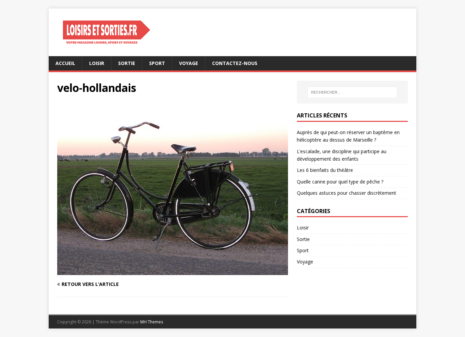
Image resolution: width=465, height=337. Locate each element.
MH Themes (151, 322)
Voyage (188, 63)
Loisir (96, 63)
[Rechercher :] (352, 92)
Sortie (126, 63)
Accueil (65, 63)
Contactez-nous (234, 63)
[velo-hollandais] (172, 271)
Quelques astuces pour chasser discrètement (346, 193)
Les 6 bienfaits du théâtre (325, 170)
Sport (157, 63)
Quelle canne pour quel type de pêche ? (340, 181)
